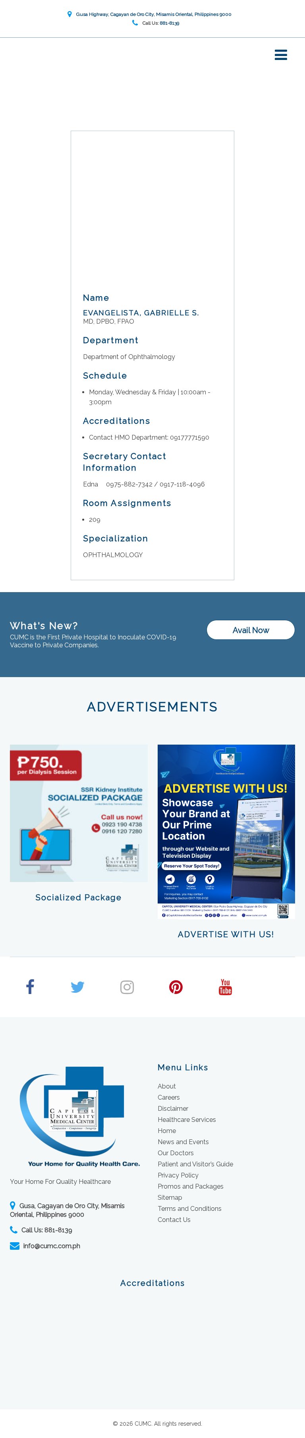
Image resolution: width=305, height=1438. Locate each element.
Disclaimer (173, 1108)
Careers (169, 1097)
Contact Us (174, 1220)
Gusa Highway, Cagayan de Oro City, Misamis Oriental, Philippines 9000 (152, 14)
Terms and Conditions (190, 1208)
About (167, 1086)
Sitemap (170, 1197)
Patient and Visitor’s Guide (195, 1164)
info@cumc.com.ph (51, 1246)
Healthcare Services (187, 1119)
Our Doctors (176, 1153)
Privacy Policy (178, 1175)
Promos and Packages (191, 1186)
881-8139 (169, 23)
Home (167, 1131)
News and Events (183, 1142)
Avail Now (251, 630)
